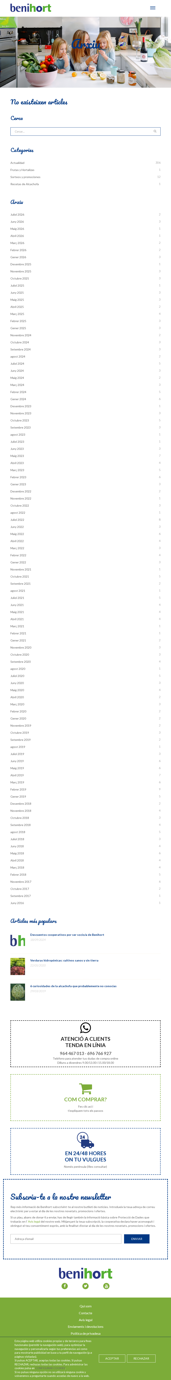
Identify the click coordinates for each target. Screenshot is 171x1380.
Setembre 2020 (20, 661)
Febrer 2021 (18, 633)
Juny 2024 (17, 370)
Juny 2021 (17, 605)
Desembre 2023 (20, 406)
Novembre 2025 (20, 271)
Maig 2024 (17, 377)
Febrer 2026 (18, 250)
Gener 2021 (18, 640)
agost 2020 (17, 668)
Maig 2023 (17, 456)
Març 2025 (17, 314)
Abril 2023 (17, 463)
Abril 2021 (17, 619)
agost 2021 (17, 590)
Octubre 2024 (19, 342)
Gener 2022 (18, 562)
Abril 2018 (17, 860)
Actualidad (17, 162)
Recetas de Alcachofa (24, 184)
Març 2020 (17, 704)
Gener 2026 (18, 257)
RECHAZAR (141, 1358)
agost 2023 (17, 434)
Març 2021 (17, 626)
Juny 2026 (17, 221)
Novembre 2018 (20, 810)
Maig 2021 (17, 612)
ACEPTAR (112, 1358)
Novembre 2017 (20, 881)
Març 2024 (17, 385)
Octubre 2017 (19, 888)
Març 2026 (17, 243)
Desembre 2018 (20, 803)
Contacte (85, 1313)
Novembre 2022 (20, 498)
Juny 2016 (17, 903)
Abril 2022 (17, 541)
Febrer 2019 (18, 789)
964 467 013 (72, 1053)
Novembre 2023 (20, 413)
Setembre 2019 (20, 739)
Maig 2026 (17, 228)
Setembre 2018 (20, 825)
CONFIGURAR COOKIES (50, 1368)
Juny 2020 (17, 683)
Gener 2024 (18, 399)
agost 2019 (17, 747)
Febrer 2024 (18, 392)
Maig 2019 (17, 768)
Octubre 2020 (19, 654)
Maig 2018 (17, 853)
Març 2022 (17, 548)
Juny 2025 (17, 292)
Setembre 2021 (20, 583)
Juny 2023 (17, 448)
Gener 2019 (18, 796)
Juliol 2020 (17, 676)
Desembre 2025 (20, 264)
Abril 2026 (17, 236)
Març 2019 (17, 782)
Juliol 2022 (17, 519)
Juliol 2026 (17, 214)
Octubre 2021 (19, 576)
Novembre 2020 (20, 647)
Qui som (86, 1306)
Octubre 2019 (19, 732)
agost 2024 (17, 356)
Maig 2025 (17, 299)
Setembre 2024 (20, 349)
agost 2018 (17, 832)
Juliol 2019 (17, 754)
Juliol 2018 (17, 839)
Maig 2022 (17, 534)
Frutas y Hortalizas (22, 170)
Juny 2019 (17, 761)
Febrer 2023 (18, 477)
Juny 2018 (17, 846)
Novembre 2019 (20, 725)
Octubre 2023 (19, 420)
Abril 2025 (17, 307)
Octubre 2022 (19, 505)
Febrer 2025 (18, 321)
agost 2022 (17, 512)
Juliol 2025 (17, 285)
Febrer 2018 (18, 874)
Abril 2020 (17, 697)
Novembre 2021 (20, 569)
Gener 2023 (18, 484)
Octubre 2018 (19, 818)
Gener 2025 (18, 328)
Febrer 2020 (18, 711)
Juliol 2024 (17, 363)
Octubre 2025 (19, 278)
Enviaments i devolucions (85, 1326)
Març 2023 (17, 470)
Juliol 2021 (17, 598)
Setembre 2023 (20, 427)
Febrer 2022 (18, 555)
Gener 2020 (18, 718)
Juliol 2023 (17, 441)
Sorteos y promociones (25, 177)
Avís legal (34, 1221)
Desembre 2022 (20, 491)
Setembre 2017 (20, 896)
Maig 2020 (17, 690)
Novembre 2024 (20, 335)
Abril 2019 (17, 775)
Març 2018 (17, 867)
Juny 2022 (17, 527)
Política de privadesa (86, 1333)
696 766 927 (99, 1053)
